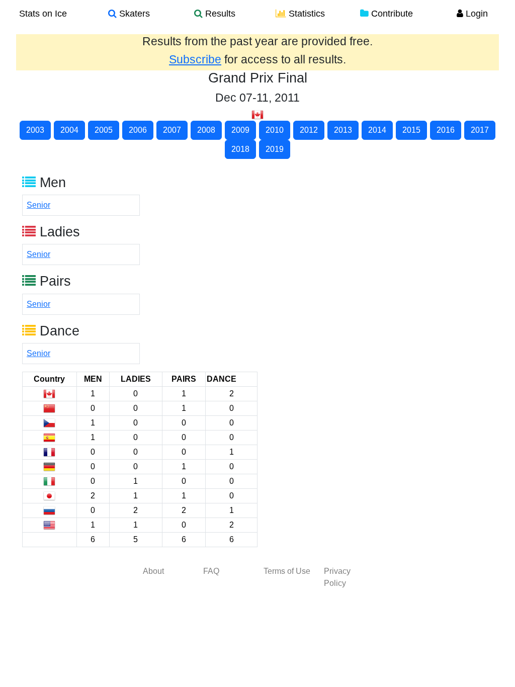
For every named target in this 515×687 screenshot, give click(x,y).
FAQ (211, 571)
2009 (240, 130)
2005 (104, 130)
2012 (309, 130)
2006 (138, 130)
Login (475, 14)
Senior (38, 205)
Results (219, 14)
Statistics (305, 14)
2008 (206, 130)
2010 (275, 130)
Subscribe (195, 59)
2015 (411, 130)
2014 (377, 130)
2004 (69, 130)
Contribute (391, 14)
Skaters (133, 14)
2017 (480, 130)
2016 (446, 130)
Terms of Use (287, 571)
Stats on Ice (43, 14)
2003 (35, 130)
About (153, 571)
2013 (343, 130)
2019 (275, 149)
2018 (240, 149)
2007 (172, 130)
